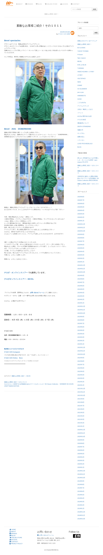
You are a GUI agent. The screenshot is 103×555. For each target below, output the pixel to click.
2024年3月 (80, 296)
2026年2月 (80, 217)
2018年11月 (81, 515)
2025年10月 (81, 231)
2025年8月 (80, 238)
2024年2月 (80, 299)
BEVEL (79, 61)
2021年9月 (80, 399)
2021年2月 (80, 423)
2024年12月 (81, 265)
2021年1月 (80, 426)
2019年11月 (81, 474)
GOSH (79, 99)
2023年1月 (80, 344)
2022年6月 (80, 368)
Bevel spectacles (12, 40)
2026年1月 (80, 220)
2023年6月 (80, 327)
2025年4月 (80, 251)
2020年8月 (80, 443)
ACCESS (65, 4)
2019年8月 (80, 484)
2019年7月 (80, 488)
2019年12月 (81, 471)
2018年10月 (81, 519)
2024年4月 (80, 292)
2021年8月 (80, 402)
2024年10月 (81, 272)
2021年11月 (81, 392)
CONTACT (75, 4)
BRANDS (30, 4)
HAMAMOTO (81, 95)
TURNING (80, 68)
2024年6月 (80, 286)
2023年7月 (80, 323)
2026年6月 (80, 203)
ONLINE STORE (51, 4)
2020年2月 (80, 464)
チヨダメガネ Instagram (12, 352)
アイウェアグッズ (83, 106)
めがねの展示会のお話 (84, 116)
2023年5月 (80, 330)
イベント (80, 113)
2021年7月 (80, 405)
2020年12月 (81, 429)
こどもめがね (81, 102)
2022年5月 (80, 371)
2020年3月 (80, 460)
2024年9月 (80, 275)
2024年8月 (80, 279)
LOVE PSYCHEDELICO (84, 143)
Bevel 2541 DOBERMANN (17, 129)
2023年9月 (80, 316)
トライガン (80, 140)
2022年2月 (80, 381)
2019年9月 (80, 481)
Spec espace (81, 58)
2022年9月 (80, 358)
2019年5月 (80, 495)
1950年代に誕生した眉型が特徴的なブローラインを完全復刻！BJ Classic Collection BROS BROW (88, 178)
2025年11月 (81, 227)
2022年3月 (80, 378)
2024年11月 (81, 268)
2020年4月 (80, 457)
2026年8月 (80, 196)
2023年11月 (81, 310)
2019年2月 (80, 505)
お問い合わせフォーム (37, 292)
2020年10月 (81, 436)
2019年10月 (81, 477)
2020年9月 (80, 440)
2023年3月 (80, 337)
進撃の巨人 (80, 137)
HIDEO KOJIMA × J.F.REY (85, 71)
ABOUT (20, 4)
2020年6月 (80, 450)
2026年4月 (80, 210)
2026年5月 (80, 207)
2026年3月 (80, 214)
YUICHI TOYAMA (82, 51)
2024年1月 (80, 303)
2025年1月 (80, 262)
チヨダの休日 (81, 119)
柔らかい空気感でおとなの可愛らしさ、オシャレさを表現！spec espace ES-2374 (88, 160)
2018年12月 (81, 512)
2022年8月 (80, 361)
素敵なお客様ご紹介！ (19, 376)
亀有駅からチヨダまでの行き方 (14, 349)
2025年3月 (80, 255)
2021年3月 (80, 419)
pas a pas (80, 92)
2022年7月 (80, 364)
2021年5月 (80, 412)
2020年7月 (80, 447)
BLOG (40, 4)
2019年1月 (80, 508)
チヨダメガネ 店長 (64, 34)
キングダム (80, 133)
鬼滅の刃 (80, 130)
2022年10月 (81, 354)
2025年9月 (80, 234)
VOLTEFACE (81, 78)
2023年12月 (81, 306)
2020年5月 (80, 453)
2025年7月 (80, 241)
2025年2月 (80, 258)
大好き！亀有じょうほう (85, 109)
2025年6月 (80, 244)
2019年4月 (80, 498)
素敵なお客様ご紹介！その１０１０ (15, 382)
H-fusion (80, 54)
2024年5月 (80, 289)
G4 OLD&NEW (82, 89)
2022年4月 (80, 375)
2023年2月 (80, 340)
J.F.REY (79, 75)
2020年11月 (81, 433)
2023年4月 (80, 334)
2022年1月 (80, 385)
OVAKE (79, 85)
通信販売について (83, 123)
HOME (13, 529)
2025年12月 (81, 224)
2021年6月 (80, 409)
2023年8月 (80, 320)
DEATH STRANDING (84, 126)
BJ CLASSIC (81, 47)
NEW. (79, 82)
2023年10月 (81, 313)
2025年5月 (80, 248)
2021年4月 (80, 416)
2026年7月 (80, 200)
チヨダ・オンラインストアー (16, 273)
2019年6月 (80, 491)
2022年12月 (81, 347)
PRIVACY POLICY (17, 543)
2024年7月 (80, 282)
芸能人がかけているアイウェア (87, 41)
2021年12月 (81, 388)
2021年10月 (81, 395)
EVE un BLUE (81, 65)
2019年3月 (80, 501)
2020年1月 (80, 467)
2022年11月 (81, 351)
